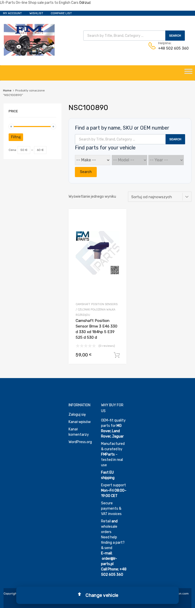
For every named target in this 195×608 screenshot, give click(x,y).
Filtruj (16, 137)
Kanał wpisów (80, 422)
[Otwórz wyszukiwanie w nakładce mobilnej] (134, 35)
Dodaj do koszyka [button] (117, 355)
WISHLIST (36, 13)
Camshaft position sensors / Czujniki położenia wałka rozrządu (97, 310)
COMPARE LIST (61, 13)
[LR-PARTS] (29, 54)
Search (86, 172)
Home (7, 90)
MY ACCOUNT (12, 13)
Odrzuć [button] (85, 3)
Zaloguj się (77, 414)
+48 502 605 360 (170, 48)
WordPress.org (80, 442)
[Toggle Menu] (188, 73)
